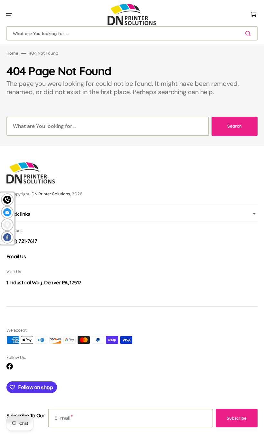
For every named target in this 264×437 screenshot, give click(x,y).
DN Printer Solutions (51, 194)
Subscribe (237, 418)
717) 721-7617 (22, 241)
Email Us (16, 256)
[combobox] (132, 33)
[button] (9, 14)
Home (12, 53)
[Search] (249, 33)
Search (234, 126)
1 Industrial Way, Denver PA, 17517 (43, 282)
